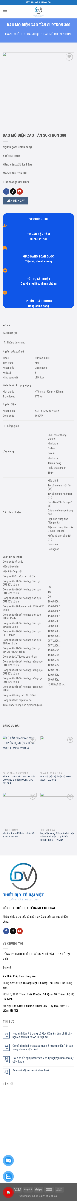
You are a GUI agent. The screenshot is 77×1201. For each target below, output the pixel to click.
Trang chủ (12, 34)
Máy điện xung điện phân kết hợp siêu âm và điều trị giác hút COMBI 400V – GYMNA (57, 836)
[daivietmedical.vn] (38, 11)
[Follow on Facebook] (6, 191)
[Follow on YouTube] (20, 191)
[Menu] (5, 11)
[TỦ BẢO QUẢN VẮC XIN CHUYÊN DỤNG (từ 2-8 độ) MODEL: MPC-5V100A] (20, 753)
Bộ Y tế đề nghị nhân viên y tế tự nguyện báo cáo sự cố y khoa (43, 1059)
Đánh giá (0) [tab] (10, 333)
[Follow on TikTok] (13, 191)
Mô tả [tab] (6, 325)
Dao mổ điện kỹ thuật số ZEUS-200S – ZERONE (56, 778)
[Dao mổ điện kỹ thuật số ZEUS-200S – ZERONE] (57, 753)
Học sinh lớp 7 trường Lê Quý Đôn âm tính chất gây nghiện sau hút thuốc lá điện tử (42, 1035)
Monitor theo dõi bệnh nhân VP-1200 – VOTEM (19, 835)
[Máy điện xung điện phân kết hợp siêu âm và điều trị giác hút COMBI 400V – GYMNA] (57, 810)
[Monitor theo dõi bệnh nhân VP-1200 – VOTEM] (20, 810)
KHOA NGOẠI (31, 34)
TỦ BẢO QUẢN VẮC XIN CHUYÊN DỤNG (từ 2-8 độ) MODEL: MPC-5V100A (19, 780)
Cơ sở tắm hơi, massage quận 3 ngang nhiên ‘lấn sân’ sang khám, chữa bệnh (43, 1047)
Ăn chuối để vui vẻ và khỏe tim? (31, 1070)
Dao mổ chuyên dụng (57, 34)
